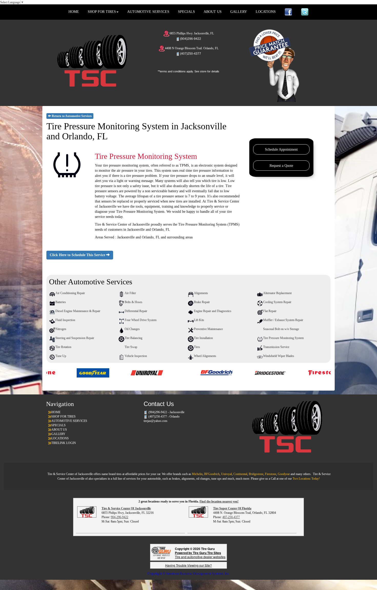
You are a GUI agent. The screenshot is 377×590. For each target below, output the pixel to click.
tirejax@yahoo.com (155, 421)
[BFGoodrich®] (199, 372)
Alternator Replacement (277, 293)
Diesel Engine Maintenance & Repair (77, 311)
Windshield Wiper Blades (278, 356)
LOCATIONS (266, 12)
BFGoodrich (212, 474)
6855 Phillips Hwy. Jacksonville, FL (192, 33)
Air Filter (130, 293)
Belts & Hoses (133, 302)
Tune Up (60, 356)
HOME (73, 12)
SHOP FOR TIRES (102, 12)
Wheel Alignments (205, 356)
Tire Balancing (133, 338)
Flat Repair (269, 311)
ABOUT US (213, 12)
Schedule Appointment (281, 149)
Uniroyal (226, 474)
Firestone (270, 474)
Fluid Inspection (65, 320)
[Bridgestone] (253, 372)
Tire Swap (131, 347)
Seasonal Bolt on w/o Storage (281, 329)
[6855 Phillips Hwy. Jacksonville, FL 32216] (161, 48)
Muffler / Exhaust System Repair (283, 320)
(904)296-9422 (190, 39)
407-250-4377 (231, 517)
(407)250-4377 (190, 53)
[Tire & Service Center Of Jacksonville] (86, 512)
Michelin (197, 474)
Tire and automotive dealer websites (200, 554)
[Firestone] (307, 372)
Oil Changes (132, 329)
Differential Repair (136, 311)
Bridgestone (256, 474)
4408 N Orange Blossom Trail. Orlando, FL (192, 48)
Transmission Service (276, 347)
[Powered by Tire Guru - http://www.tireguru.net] (161, 552)
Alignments (201, 293)
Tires (197, 347)
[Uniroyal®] (130, 372)
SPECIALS (186, 12)
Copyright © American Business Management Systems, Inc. (188, 573)
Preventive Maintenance (208, 329)
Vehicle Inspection (136, 356)
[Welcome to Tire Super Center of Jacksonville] (91, 60)
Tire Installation (203, 338)
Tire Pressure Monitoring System (283, 338)
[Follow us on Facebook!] (288, 12)
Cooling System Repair (277, 302)
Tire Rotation (63, 347)
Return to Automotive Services (71, 116)
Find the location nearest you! (219, 501)
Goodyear (284, 474)
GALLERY (238, 12)
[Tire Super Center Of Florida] (198, 512)
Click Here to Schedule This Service (78, 255)
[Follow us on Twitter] (304, 12)
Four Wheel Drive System (140, 320)
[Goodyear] (76, 372)
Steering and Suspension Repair (74, 338)
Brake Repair (202, 302)
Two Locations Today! (306, 478)
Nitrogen (60, 329)
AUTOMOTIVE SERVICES (148, 12)
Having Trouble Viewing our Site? (188, 565)
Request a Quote (281, 166)
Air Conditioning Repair (70, 293)
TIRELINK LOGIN (63, 443)
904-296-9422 (119, 517)
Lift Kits (199, 320)
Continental (240, 474)
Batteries (60, 302)
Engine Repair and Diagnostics (212, 311)
